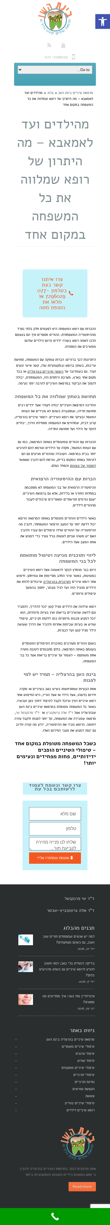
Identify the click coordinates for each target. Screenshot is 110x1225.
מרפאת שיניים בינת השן (75, 92)
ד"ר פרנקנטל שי (27, 712)
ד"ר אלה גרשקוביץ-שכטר (70, 910)
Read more (82, 1186)
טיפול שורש (85, 1060)
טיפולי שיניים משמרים (78, 1046)
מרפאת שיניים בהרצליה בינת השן (70, 1039)
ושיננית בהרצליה (57, 581)
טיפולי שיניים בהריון (79, 1103)
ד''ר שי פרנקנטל (79, 898)
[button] (102, 21)
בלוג (50, 92)
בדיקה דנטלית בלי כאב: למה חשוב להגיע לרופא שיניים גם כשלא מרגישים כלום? (66, 969)
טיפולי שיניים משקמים (77, 1067)
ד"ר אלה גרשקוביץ (59, 712)
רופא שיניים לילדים (80, 1110)
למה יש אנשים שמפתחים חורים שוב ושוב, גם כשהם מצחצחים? (68, 939)
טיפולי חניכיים (83, 1074)
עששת (89, 1096)
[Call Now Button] (55, 1216)
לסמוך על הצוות (83, 465)
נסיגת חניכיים (84, 1081)
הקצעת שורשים (83, 1088)
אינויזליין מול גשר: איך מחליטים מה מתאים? (68, 999)
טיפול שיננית (85, 1053)
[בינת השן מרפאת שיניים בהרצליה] (55, 18)
